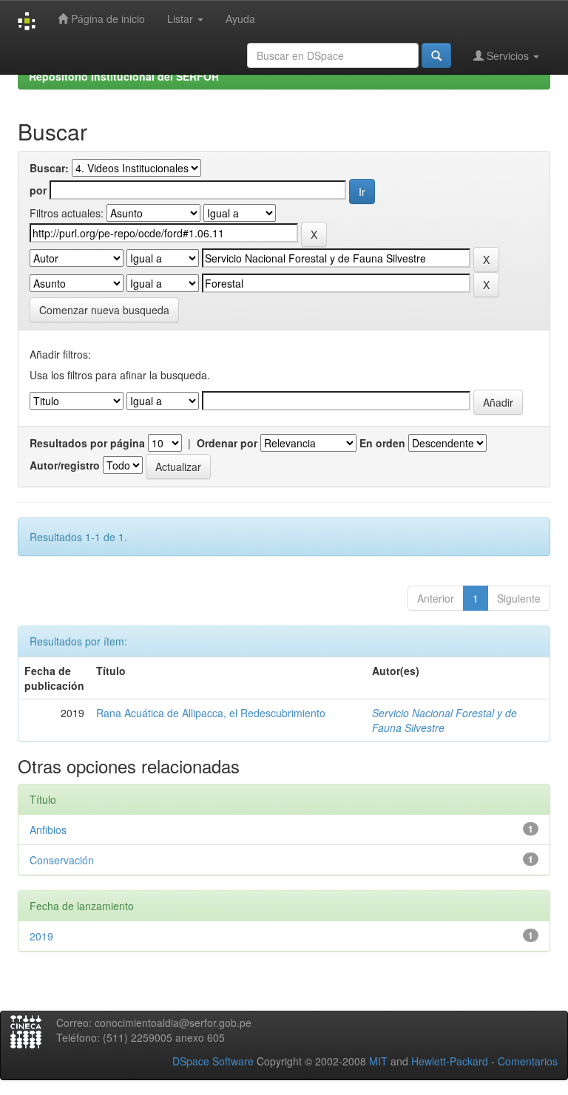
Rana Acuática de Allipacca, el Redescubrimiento (210, 712)
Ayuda (240, 18)
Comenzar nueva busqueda (104, 309)
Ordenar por (227, 442)
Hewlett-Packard (449, 1061)
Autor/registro (65, 465)
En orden (382, 442)
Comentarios (528, 1061)
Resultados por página (87, 442)
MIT (378, 1061)
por (38, 190)
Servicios (508, 55)
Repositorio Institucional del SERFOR (124, 76)
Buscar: (49, 167)
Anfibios (48, 829)
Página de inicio (106, 18)
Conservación (62, 859)
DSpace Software (213, 1061)
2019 (41, 936)
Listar (181, 18)
